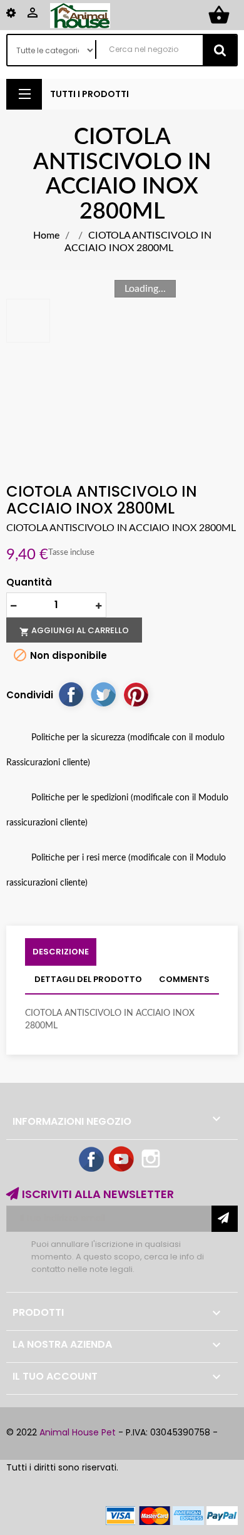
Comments (184, 979)
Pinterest (135, 693)
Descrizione (61, 952)
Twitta (103, 693)
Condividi (70, 693)
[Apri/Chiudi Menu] (24, 94)
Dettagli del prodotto (88, 979)
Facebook (92, 1160)
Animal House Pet (77, 1432)
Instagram (152, 1160)
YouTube (122, 1160)
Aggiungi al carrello (74, 630)
